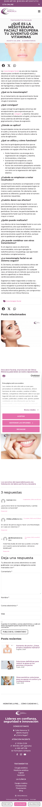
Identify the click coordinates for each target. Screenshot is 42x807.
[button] (39, 11)
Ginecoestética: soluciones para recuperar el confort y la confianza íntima (28, 679)
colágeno (18, 114)
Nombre (5, 597)
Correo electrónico (9, 606)
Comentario (6, 571)
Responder (4, 511)
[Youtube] (24, 754)
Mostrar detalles (30, 410)
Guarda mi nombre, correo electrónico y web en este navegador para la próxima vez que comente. (20, 625)
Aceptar (21, 416)
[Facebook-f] (17, 754)
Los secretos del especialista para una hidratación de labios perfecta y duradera (18, 483)
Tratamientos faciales (21, 20)
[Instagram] (21, 754)
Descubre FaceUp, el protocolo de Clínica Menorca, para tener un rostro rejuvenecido (19, 371)
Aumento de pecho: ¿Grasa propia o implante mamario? (28, 647)
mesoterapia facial (11, 71)
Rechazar (21, 429)
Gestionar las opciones (19, 423)
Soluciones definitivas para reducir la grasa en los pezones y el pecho (27, 663)
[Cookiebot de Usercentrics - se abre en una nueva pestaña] (31, 376)
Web (3, 614)
